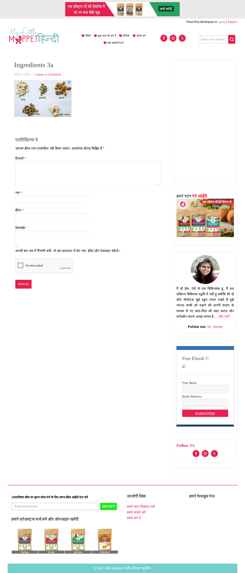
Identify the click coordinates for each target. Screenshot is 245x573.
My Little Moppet (34, 39)
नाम (18, 193)
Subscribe (205, 413)
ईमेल (19, 210)
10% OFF (108, 506)
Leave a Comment (48, 74)
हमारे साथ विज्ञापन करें (141, 507)
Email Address (192, 396)
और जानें (224, 317)
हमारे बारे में (134, 518)
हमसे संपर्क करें (136, 512)
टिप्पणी (20, 159)
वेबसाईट (20, 228)
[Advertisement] (205, 121)
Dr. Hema (214, 327)
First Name (189, 383)
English (232, 21)
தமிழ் (222, 21)
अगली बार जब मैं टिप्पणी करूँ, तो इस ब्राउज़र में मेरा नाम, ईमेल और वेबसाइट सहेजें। (68, 251)
